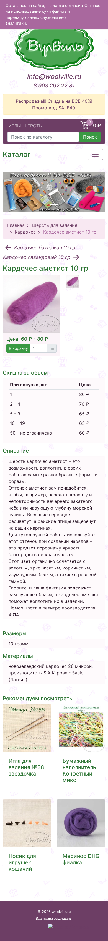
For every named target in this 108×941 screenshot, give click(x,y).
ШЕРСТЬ (32, 126)
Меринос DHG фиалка (81, 859)
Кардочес (25, 232)
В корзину (18, 348)
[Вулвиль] (54, 46)
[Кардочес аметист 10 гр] (31, 303)
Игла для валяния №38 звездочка (26, 767)
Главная (16, 225)
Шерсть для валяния (54, 225)
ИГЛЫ (14, 126)
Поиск (90, 137)
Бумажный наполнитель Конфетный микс (79, 770)
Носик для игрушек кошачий (22, 862)
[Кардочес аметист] (72, 281)
